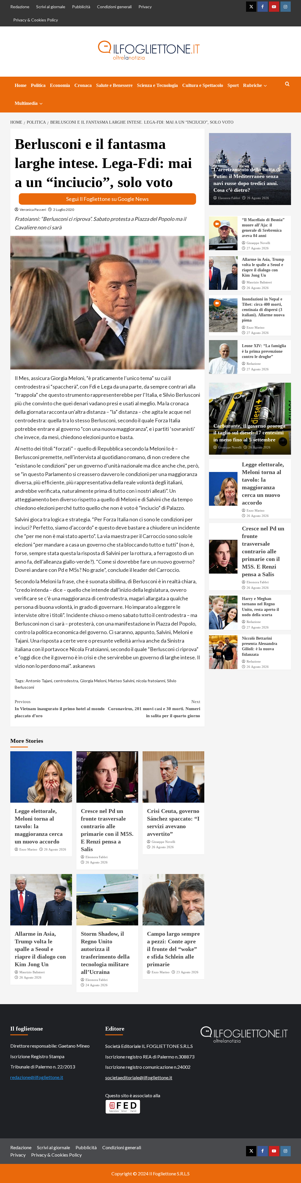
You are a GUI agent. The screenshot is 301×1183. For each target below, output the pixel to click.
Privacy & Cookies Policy (35, 19)
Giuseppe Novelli (163, 841)
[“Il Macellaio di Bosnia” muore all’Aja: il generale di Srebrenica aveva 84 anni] (223, 233)
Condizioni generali (114, 6)
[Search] (287, 84)
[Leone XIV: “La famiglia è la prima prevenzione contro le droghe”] (223, 357)
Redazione (19, 6)
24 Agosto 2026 (97, 985)
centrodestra (66, 680)
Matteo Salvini (121, 680)
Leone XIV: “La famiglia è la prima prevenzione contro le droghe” (264, 351)
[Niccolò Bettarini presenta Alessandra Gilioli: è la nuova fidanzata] (223, 652)
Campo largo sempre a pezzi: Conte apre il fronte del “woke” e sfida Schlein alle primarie (173, 948)
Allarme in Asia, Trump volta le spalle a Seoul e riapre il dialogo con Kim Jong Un (40, 948)
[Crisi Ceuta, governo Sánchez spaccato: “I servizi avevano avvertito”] (173, 777)
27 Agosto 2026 (258, 248)
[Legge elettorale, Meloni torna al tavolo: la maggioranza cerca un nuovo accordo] (41, 777)
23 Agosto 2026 (187, 972)
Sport (233, 85)
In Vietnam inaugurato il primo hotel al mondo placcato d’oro (60, 708)
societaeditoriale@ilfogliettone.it (138, 1077)
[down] (265, 85)
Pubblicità (81, 6)
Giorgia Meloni (93, 680)
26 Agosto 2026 (55, 849)
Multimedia (26, 103)
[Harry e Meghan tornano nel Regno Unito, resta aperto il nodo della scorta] (223, 612)
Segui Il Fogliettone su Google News (107, 199)
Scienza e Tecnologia (157, 85)
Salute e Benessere (114, 85)
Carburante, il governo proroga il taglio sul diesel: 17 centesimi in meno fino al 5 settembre (249, 433)
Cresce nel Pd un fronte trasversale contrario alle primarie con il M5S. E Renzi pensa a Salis (263, 551)
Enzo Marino (28, 849)
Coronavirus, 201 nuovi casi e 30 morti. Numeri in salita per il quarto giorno (154, 708)
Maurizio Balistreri (32, 972)
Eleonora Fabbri (97, 857)
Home (20, 85)
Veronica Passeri (33, 209)
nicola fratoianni (150, 680)
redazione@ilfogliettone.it (36, 1077)
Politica (38, 85)
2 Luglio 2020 (63, 209)
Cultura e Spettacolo (202, 85)
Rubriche (252, 85)
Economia (60, 85)
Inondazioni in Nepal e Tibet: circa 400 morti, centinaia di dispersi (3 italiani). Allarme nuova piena (263, 310)
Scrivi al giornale (50, 6)
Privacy (145, 6)
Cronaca (83, 85)
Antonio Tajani (39, 680)
